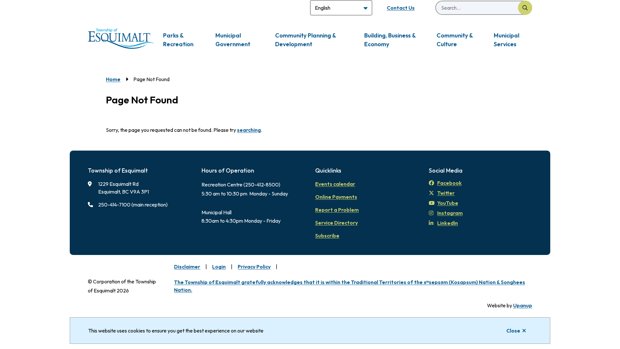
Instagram (450, 213)
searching (249, 130)
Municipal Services (506, 40)
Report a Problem (337, 209)
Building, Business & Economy (390, 40)
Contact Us (401, 8)
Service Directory (336, 222)
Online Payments (336, 197)
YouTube (447, 203)
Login (219, 266)
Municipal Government (232, 40)
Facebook (449, 183)
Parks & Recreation (178, 40)
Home (113, 79)
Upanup (522, 305)
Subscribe (327, 235)
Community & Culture (455, 40)
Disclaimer (187, 266)
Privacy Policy (254, 266)
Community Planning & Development (305, 40)
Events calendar (335, 184)
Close (513, 330)
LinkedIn (447, 223)
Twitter (446, 193)
